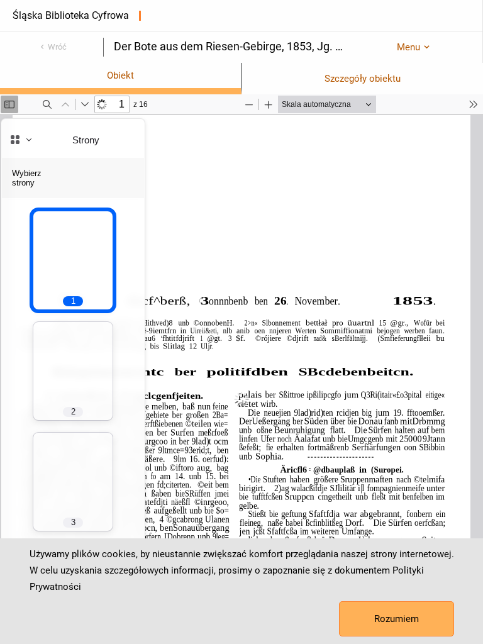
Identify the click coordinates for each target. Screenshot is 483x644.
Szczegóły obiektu (363, 78)
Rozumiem (396, 619)
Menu (408, 47)
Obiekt (120, 75)
